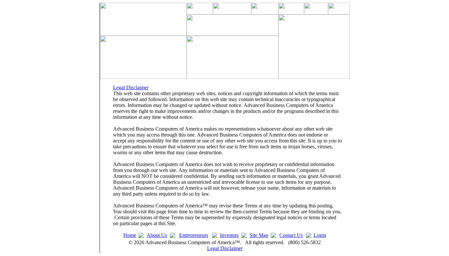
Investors (229, 235)
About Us (157, 235)
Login (320, 235)
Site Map (258, 235)
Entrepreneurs (193, 235)
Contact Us (291, 235)
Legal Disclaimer (131, 87)
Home (129, 235)
